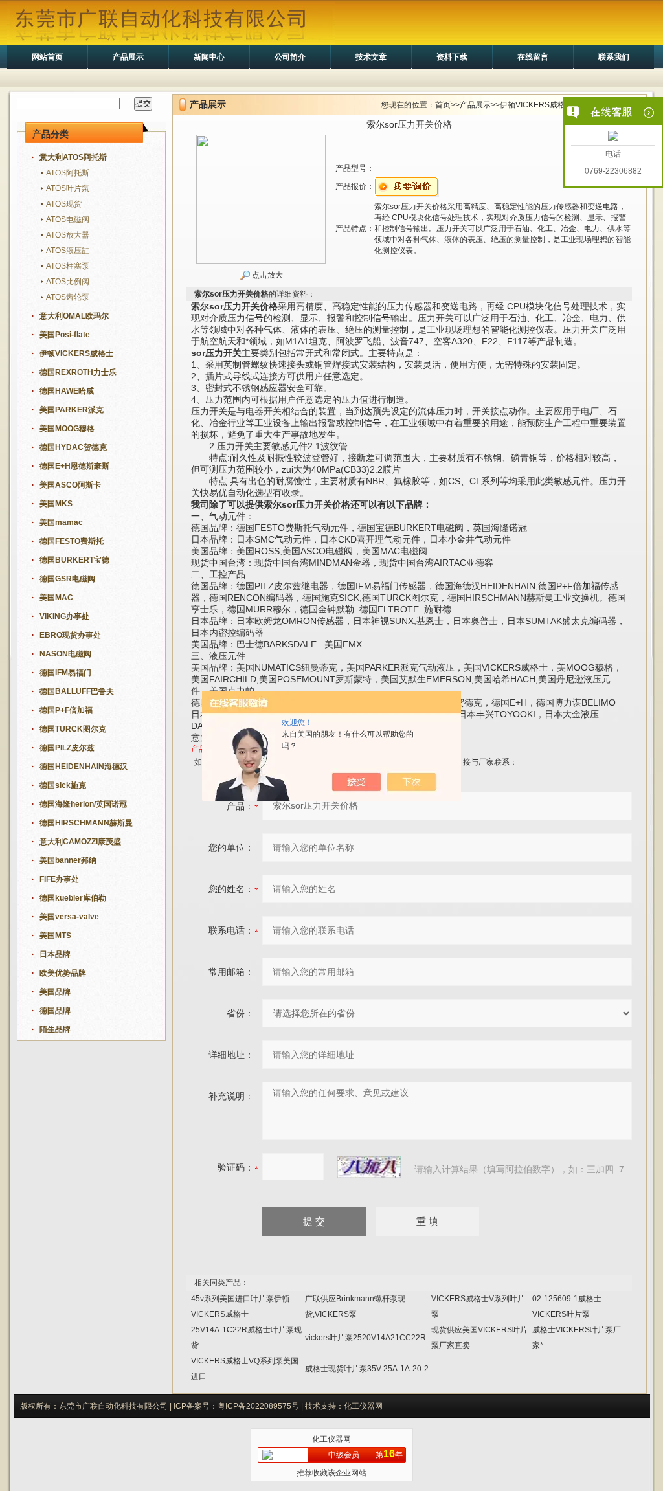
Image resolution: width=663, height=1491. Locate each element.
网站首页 (47, 57)
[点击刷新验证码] (369, 1167)
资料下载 (451, 57)
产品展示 (128, 57)
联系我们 (613, 57)
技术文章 (371, 57)
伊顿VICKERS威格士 (536, 104)
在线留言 (532, 57)
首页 (443, 104)
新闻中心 (209, 57)
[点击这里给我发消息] (613, 137)
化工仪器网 (331, 1439)
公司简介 (290, 57)
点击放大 (266, 275)
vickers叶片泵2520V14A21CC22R (365, 1337)
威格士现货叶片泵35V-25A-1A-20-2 (367, 1368)
